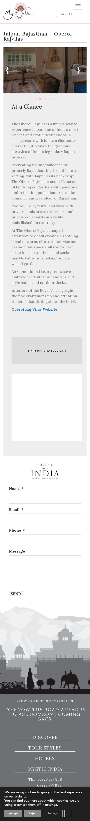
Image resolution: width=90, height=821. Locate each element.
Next (80, 70)
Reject (32, 813)
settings (51, 805)
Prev (9, 70)
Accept (13, 813)
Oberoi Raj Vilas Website (34, 309)
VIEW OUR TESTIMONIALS (45, 701)
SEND (16, 593)
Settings (53, 813)
